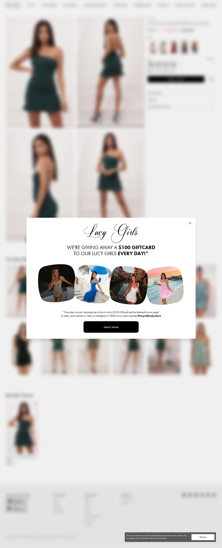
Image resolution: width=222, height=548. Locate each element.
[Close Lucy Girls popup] (190, 223)
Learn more (111, 327)
